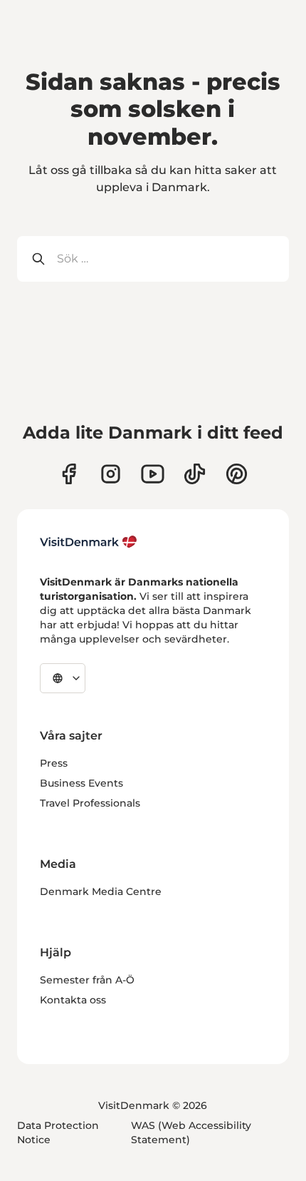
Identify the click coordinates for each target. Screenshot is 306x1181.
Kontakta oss (73, 999)
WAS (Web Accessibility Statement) (191, 1132)
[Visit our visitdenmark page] (152, 473)
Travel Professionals (90, 803)
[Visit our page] (110, 473)
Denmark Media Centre (101, 891)
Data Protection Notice (58, 1132)
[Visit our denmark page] (68, 473)
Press (54, 763)
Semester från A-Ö (87, 979)
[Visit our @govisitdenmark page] (194, 473)
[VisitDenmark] (88, 542)
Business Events (81, 783)
